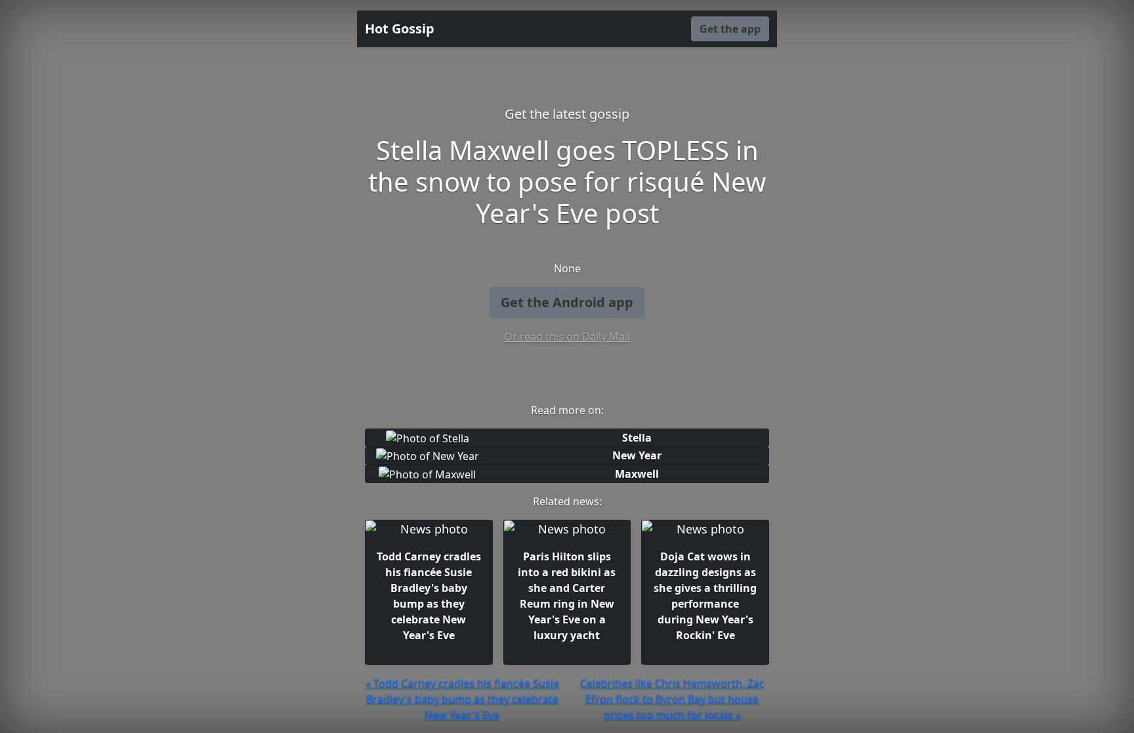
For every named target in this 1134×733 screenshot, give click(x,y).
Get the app (730, 29)
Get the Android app (567, 302)
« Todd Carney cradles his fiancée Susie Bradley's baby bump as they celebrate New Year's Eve (462, 699)
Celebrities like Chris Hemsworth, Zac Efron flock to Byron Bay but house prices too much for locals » (672, 699)
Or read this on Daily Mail (567, 336)
